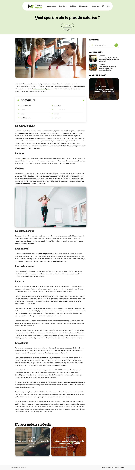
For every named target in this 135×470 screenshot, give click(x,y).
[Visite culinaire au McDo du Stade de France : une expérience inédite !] (93, 67)
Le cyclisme (57, 118)
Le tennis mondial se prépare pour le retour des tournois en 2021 (69, 442)
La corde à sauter (59, 110)
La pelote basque (25, 118)
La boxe (56, 114)
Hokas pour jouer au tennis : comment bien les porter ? (104, 90)
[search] (103, 6)
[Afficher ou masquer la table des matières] (59, 100)
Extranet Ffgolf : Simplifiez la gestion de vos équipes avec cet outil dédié (109, 59)
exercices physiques (77, 86)
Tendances (68, 437)
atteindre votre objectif (41, 89)
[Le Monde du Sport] (35, 6)
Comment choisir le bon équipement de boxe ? (33, 442)
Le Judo (22, 110)
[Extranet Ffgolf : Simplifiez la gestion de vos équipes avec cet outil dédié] (93, 58)
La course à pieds (25, 106)
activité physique (25, 158)
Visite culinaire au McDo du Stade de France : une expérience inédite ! (107, 68)
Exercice (67, 25)
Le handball (57, 106)
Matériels (32, 437)
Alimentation (103, 64)
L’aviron (22, 114)
